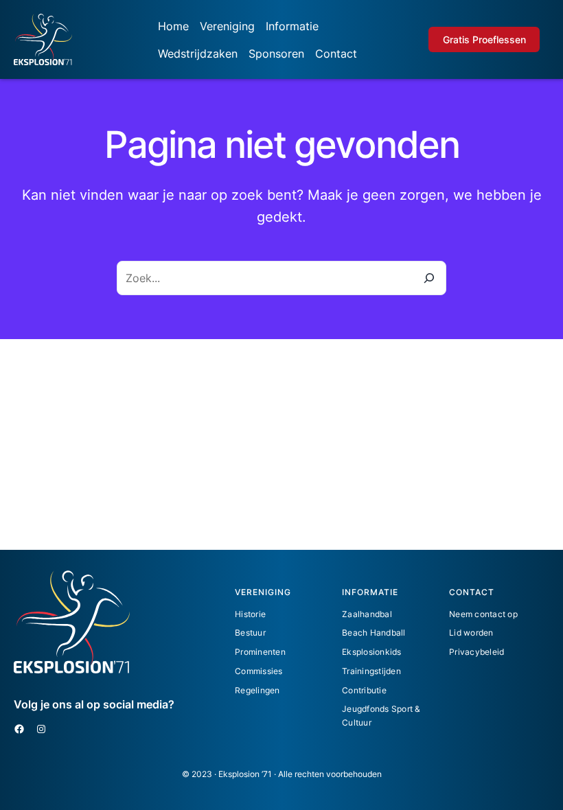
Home (173, 26)
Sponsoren (276, 53)
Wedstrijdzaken (198, 53)
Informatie (292, 26)
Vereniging (227, 26)
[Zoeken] (429, 278)
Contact (336, 53)
